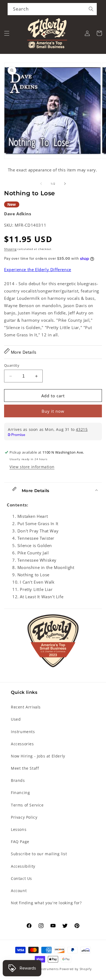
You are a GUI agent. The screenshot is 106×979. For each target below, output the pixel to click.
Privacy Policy (24, 817)
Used (16, 719)
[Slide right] (65, 184)
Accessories (22, 743)
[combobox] (52, 9)
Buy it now (53, 411)
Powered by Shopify (76, 969)
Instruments (23, 731)
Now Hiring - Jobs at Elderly (38, 756)
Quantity (11, 365)
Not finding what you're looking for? (46, 902)
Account (19, 890)
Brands (18, 780)
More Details (23, 352)
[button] (7, 33)
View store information (32, 466)
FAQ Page (20, 841)
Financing (20, 792)
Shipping (10, 249)
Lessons (18, 829)
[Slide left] (41, 184)
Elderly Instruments (42, 969)
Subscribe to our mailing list (39, 853)
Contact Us (21, 878)
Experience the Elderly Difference (37, 269)
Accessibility (23, 866)
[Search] (91, 9)
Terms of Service (27, 805)
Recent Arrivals (26, 707)
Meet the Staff (25, 768)
